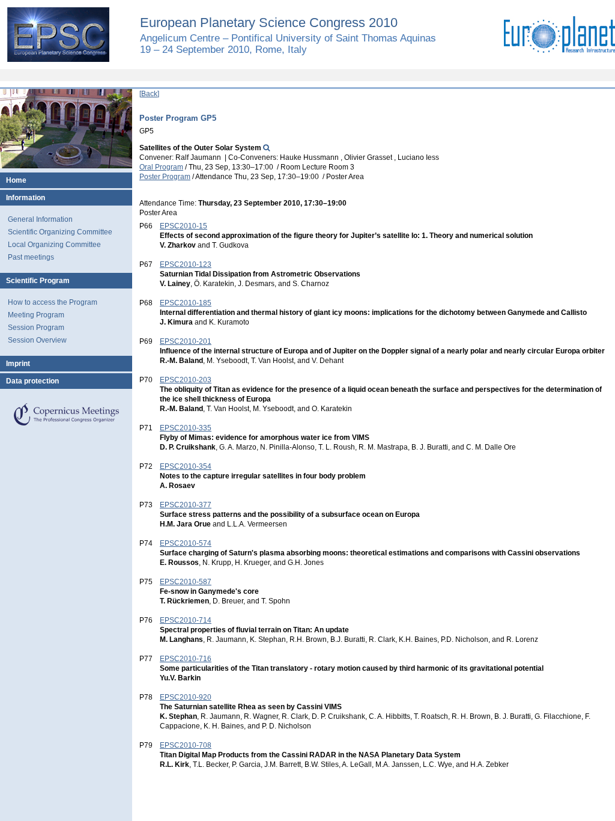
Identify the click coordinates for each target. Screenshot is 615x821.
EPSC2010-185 (185, 303)
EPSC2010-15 (183, 226)
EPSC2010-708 (185, 745)
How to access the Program (52, 302)
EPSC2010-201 (185, 341)
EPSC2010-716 (185, 659)
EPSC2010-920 (185, 697)
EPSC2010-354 (185, 466)
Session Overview (37, 340)
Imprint (18, 363)
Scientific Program (38, 280)
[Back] (149, 94)
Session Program (36, 327)
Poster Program (164, 176)
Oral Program (161, 167)
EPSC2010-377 (185, 505)
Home (16, 180)
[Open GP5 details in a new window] (266, 148)
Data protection (32, 381)
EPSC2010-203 (185, 380)
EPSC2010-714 (185, 620)
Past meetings (31, 257)
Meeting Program (36, 315)
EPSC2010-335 (185, 428)
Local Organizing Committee (54, 244)
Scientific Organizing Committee (60, 232)
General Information (40, 219)
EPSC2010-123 (185, 264)
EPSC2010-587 (185, 582)
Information (25, 198)
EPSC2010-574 (185, 543)
